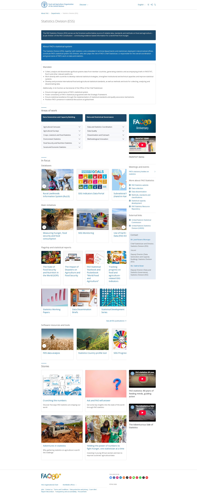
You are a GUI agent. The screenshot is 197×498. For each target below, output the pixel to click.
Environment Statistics (52, 139)
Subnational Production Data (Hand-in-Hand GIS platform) (92, 195)
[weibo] (137, 477)
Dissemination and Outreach (98, 135)
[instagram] (117, 477)
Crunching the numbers (54, 400)
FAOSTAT (118, 193)
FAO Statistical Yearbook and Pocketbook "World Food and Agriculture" (94, 274)
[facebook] (114, 477)
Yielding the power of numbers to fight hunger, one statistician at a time (105, 447)
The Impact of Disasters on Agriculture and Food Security (72, 271)
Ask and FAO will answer (98, 400)
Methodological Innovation (97, 139)
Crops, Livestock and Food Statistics (57, 135)
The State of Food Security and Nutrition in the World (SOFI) (51, 271)
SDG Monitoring (51, 233)
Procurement (82, 492)
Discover (83, 4)
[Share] (150, 4)
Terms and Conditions (61, 489)
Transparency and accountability (66, 492)
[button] (123, 186)
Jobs (42, 489)
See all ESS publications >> (116, 321)
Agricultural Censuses (51, 127)
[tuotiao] (130, 477)
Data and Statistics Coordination (99, 127)
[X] (143, 477)
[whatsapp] (140, 477)
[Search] (154, 4)
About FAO (45, 13)
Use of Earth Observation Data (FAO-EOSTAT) (90, 234)
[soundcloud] (124, 477)
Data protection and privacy (79, 489)
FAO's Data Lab (121, 233)
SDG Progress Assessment (91, 353)
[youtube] (147, 477)
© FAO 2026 (113, 484)
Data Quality (92, 131)
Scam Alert (93, 489)
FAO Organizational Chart (49, 485)
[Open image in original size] (142, 125)
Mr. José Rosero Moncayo (140, 239)
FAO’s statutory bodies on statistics (139, 172)
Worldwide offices (69, 485)
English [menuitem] (141, 4)
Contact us (49, 489)
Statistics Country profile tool (57, 353)
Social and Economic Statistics (54, 147)
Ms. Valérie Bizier (137, 266)
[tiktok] (127, 477)
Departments (55, 13)
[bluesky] (110, 477)
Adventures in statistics (54, 445)
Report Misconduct (47, 492)
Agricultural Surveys (51, 131)
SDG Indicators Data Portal (56, 193)
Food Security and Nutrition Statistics (57, 143)
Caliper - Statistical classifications (123, 354)
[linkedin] (120, 477)
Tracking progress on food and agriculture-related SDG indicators (115, 274)
